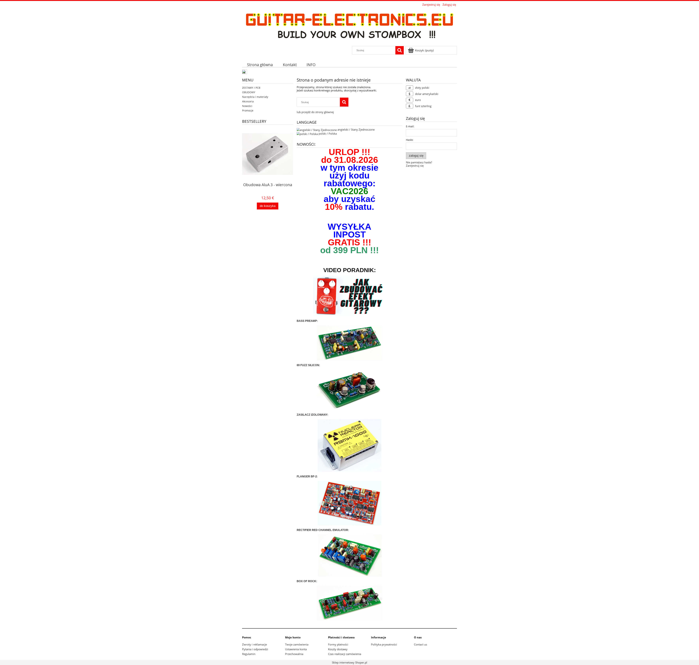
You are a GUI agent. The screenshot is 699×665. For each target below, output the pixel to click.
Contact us (420, 644)
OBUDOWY (248, 92)
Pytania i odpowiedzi (255, 649)
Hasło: (409, 140)
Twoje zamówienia (296, 644)
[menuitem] (260, 64)
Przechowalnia (294, 654)
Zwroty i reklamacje (254, 644)
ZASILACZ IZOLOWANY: (312, 414)
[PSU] (349, 445)
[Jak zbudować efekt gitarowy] (349, 296)
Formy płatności (338, 644)
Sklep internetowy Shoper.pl (349, 662)
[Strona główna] (349, 26)
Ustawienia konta (296, 649)
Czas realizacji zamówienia (344, 654)
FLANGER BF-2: (307, 476)
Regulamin (248, 654)
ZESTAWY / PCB (251, 87)
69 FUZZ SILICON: (308, 365)
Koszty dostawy (337, 649)
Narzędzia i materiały (255, 97)
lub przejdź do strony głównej (315, 112)
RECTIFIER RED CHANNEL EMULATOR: (323, 529)
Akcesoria (248, 101)
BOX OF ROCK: (307, 581)
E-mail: (410, 126)
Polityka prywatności (384, 644)
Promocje (247, 110)
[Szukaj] (399, 50)
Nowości (247, 106)
